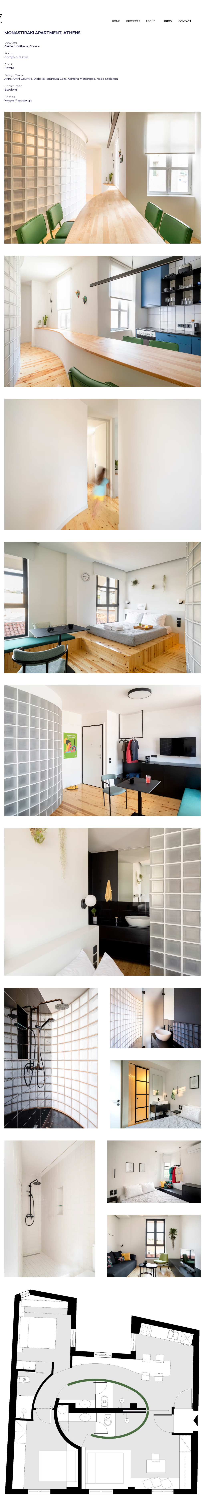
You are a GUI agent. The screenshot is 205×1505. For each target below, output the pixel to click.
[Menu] (167, 21)
